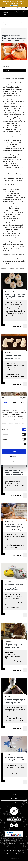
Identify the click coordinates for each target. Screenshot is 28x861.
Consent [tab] (5, 402)
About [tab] (23, 402)
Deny (14, 461)
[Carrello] (21, 6)
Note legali (21, 843)
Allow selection (14, 456)
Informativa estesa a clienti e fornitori (14, 850)
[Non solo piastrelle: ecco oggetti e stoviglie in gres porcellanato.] (14, 744)
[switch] (22, 434)
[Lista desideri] (17, 6)
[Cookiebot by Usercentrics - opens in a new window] (19, 398)
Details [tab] (14, 402)
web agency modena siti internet (14, 858)
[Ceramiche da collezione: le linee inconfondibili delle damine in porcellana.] (14, 686)
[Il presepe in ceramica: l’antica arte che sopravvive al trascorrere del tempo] (14, 342)
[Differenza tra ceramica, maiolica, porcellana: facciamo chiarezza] (14, 631)
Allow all (14, 451)
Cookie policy (13, 847)
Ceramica (7, 70)
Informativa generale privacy (13, 853)
